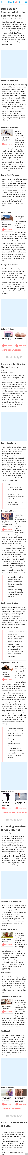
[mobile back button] (2, 2)
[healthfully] (14, 2)
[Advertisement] (14, 64)
